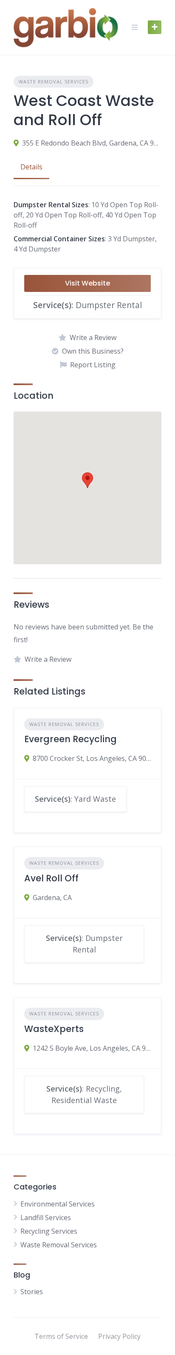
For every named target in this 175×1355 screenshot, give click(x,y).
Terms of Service (61, 1336)
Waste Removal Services (53, 81)
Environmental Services (57, 1204)
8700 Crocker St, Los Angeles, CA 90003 (92, 758)
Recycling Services (48, 1231)
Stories (31, 1291)
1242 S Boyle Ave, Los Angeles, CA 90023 (92, 1048)
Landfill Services (45, 1217)
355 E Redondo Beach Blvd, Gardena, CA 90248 (91, 143)
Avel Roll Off (51, 878)
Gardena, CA (52, 897)
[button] (87, 480)
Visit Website (87, 283)
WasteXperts (54, 1029)
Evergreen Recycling (70, 739)
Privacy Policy (119, 1336)
